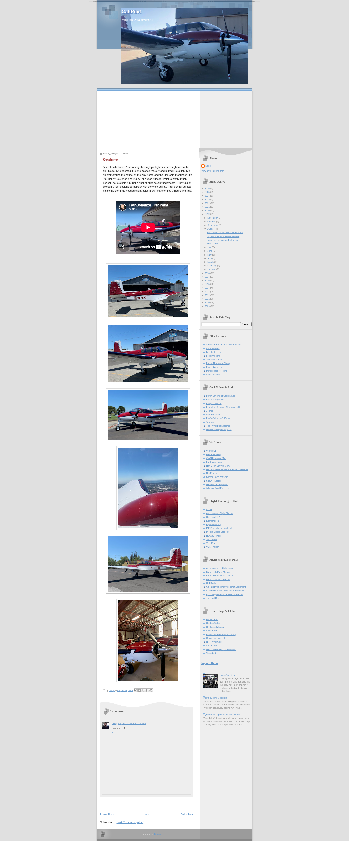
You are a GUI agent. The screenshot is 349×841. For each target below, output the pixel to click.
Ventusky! (211, 451)
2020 (207, 210)
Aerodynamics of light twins (219, 568)
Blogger (157, 834)
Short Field (211, 539)
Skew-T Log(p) (213, 481)
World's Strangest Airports (219, 429)
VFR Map (210, 543)
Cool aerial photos (215, 627)
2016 (207, 280)
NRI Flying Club (214, 642)
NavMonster (212, 473)
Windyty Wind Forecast (217, 488)
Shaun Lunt (211, 645)
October (211, 221)
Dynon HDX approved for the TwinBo (221, 714)
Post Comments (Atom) (130, 822)
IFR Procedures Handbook (219, 528)
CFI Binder (211, 583)
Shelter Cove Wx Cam (217, 477)
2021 (207, 207)
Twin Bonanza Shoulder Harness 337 (225, 232)
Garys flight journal (215, 638)
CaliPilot (131, 11)
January (211, 269)
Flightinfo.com (213, 356)
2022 (207, 203)
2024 (207, 195)
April (209, 258)
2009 (207, 306)
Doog (208, 166)
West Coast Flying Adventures (221, 649)
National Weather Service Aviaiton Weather (227, 469)
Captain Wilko (213, 623)
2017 (207, 277)
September (213, 225)
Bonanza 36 (212, 619)
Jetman (209, 411)
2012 (207, 295)
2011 (207, 299)
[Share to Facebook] (147, 690)
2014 (207, 288)
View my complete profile (213, 171)
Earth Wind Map (214, 462)
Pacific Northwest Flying (218, 363)
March (210, 262)
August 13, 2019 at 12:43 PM (132, 723)
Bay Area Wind (213, 454)
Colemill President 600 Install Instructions (226, 590)
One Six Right (213, 414)
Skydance (211, 422)
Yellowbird (211, 653)
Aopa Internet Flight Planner (219, 513)
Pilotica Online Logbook (217, 532)
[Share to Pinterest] (151, 690)
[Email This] (136, 690)
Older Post (187, 814)
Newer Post (107, 814)
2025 (207, 192)
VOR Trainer (212, 547)
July (209, 247)
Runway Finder (213, 536)
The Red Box (212, 598)
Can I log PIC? (213, 517)
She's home (212, 243)
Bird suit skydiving (215, 399)
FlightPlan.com (213, 524)
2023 (207, 199)
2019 (207, 214)
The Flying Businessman (218, 426)
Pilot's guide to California (215, 698)
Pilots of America (214, 367)
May (209, 255)
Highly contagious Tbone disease (223, 236)
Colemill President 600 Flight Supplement (226, 587)
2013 (207, 291)
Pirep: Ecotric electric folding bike (223, 240)
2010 (207, 302)
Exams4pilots (212, 521)
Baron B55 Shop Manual (218, 579)
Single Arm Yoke (227, 675)
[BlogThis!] (139, 690)
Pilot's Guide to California (218, 418)
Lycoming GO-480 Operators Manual (224, 594)
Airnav (209, 509)
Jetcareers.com (214, 359)
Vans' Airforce (213, 374)
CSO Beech (212, 630)
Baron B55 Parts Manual (218, 572)
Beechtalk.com (213, 352)
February (212, 265)
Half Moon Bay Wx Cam (218, 466)
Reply (115, 733)
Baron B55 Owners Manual (219, 575)
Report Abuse (209, 663)
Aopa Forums (213, 348)
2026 (207, 188)
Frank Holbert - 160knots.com (221, 634)
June (210, 251)
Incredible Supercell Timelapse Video (224, 407)
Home (147, 814)
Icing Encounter (214, 403)
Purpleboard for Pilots (216, 371)
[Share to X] (143, 690)
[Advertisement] (175, 119)
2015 (207, 284)
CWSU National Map (216, 458)
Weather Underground (217, 484)
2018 (207, 273)
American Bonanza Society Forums (223, 344)
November (212, 218)
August (211, 229)
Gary (114, 723)
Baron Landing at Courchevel (220, 396)
